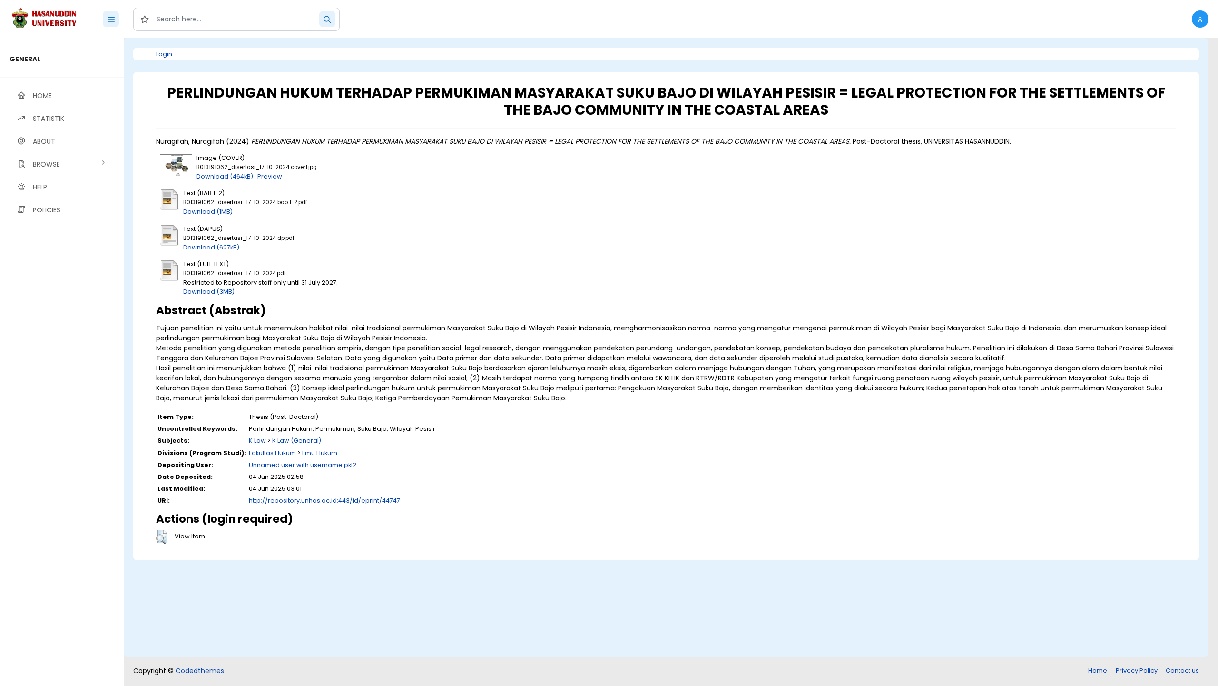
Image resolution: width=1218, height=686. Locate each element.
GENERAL (25, 59)
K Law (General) (296, 441)
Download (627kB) (211, 247)
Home (1097, 670)
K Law (257, 441)
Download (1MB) (208, 212)
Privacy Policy (1137, 670)
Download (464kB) (224, 176)
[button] (1200, 19)
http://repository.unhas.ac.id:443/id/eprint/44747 (324, 501)
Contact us (1182, 670)
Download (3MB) (209, 292)
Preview (269, 176)
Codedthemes (200, 671)
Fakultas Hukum (272, 453)
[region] (62, 362)
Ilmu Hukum (319, 453)
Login (164, 54)
